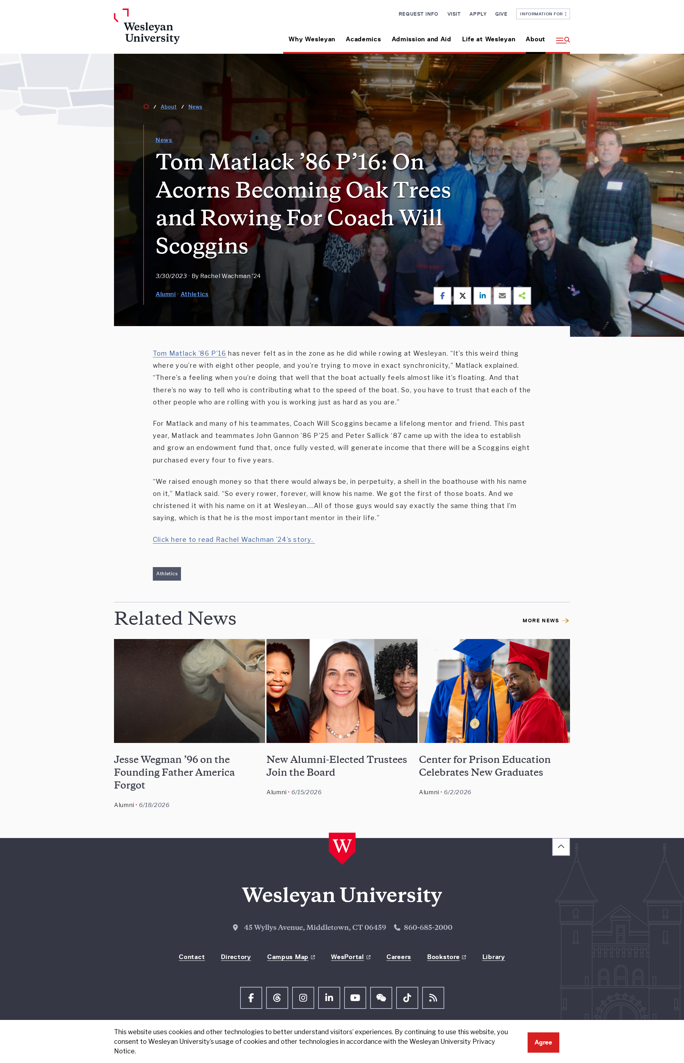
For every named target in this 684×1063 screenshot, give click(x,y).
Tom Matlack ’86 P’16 (189, 353)
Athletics (195, 294)
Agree (543, 1042)
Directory (236, 957)
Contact (192, 957)
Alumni (166, 294)
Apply (478, 14)
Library (493, 957)
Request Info (419, 14)
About (535, 39)
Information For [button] (542, 14)
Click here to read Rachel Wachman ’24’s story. (234, 539)
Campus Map (288, 957)
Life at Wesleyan (488, 39)
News (195, 107)
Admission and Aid (421, 39)
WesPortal (347, 957)
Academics (363, 39)
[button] (560, 36)
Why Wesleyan (312, 39)
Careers (399, 957)
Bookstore (443, 957)
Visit (454, 14)
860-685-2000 (428, 928)
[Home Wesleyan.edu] (167, 31)
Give (501, 14)
